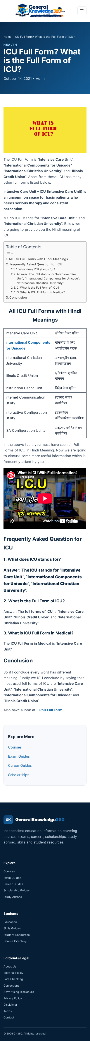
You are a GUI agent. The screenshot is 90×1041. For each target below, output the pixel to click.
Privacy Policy (12, 998)
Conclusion (18, 297)
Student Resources (16, 934)
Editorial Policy (13, 972)
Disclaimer (10, 1004)
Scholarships (18, 775)
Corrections (11, 985)
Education (10, 922)
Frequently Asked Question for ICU (35, 264)
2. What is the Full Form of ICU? (38, 287)
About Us (9, 966)
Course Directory (15, 941)
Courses (15, 747)
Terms (7, 1011)
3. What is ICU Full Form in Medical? (41, 292)
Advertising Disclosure (18, 992)
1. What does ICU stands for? (35, 269)
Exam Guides (19, 756)
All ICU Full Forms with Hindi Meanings (38, 259)
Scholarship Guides (16, 890)
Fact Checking (13, 979)
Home (7, 36)
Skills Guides (12, 928)
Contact (8, 1017)
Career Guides (20, 765)
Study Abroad (12, 897)
